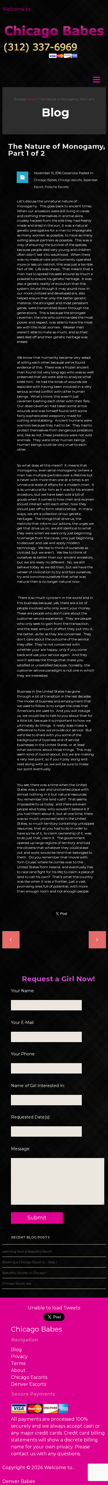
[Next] (55, 939)
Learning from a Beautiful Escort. (27, 1251)
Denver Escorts (28, 1384)
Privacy (19, 1356)
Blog (16, 1349)
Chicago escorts (70, 180)
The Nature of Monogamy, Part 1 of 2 (56, 149)
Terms (18, 1363)
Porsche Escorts (57, 187)
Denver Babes (18, 1481)
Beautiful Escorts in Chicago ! (24, 1273)
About (18, 1370)
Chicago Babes (45, 180)
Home (31, 99)
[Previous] (53, 939)
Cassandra (70, 173)
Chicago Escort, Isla (16, 1283)
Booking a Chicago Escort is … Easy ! (29, 1262)
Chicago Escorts (29, 1377)
